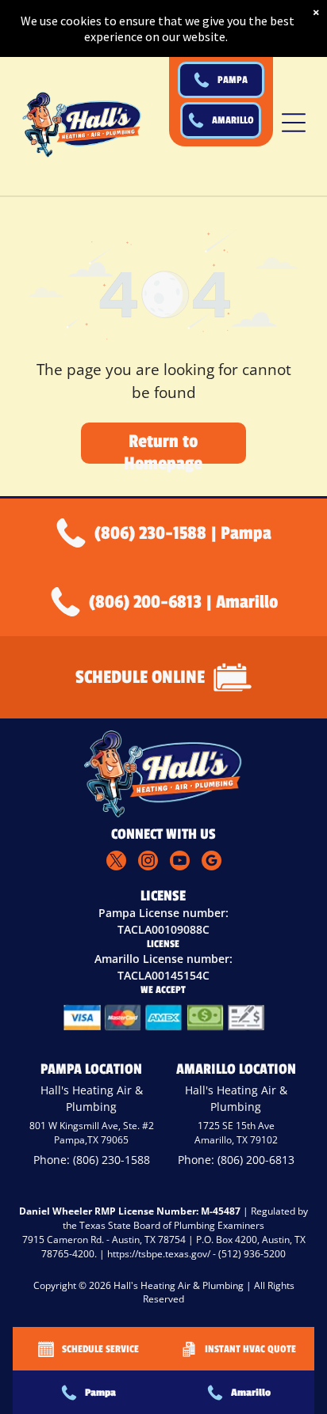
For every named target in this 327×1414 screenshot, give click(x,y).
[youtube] (180, 862)
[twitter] (116, 862)
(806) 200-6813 (255, 1159)
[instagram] (148, 862)
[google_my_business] (211, 862)
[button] (294, 122)
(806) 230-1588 (111, 1159)
